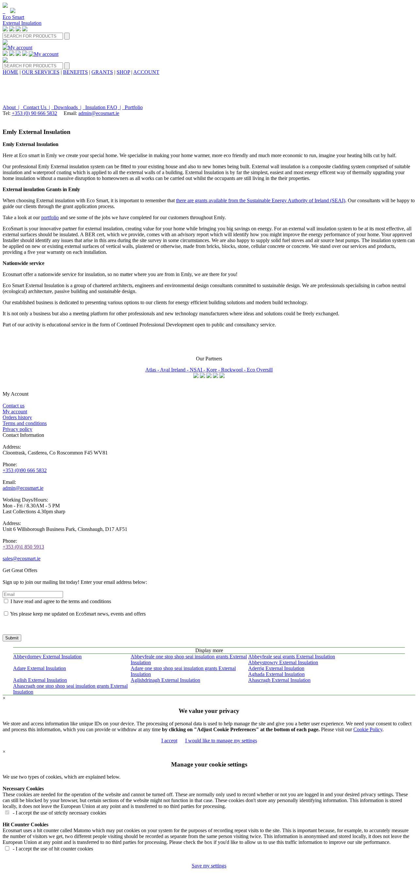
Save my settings (209, 865)
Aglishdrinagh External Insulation (165, 680)
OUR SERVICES (40, 72)
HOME (10, 72)
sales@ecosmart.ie (21, 558)
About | (11, 107)
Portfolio (132, 107)
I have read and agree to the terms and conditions (60, 601)
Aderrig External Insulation (276, 668)
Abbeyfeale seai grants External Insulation (291, 656)
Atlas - (152, 369)
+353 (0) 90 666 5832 (34, 113)
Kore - (213, 369)
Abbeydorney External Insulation (47, 656)
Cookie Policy (367, 729)
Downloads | (66, 107)
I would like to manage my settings (221, 740)
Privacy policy (17, 429)
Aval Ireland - (175, 369)
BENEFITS (75, 72)
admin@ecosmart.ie (98, 113)
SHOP (123, 72)
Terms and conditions (25, 423)
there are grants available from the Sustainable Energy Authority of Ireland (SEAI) (260, 200)
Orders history (17, 417)
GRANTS (102, 72)
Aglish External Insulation (40, 680)
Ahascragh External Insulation (279, 680)
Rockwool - (234, 369)
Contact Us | (35, 107)
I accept (169, 740)
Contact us (13, 405)
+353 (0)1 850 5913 (23, 547)
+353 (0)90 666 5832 (25, 470)
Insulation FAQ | (102, 107)
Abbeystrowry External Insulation (283, 662)
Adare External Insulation (39, 668)
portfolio (50, 217)
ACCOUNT (146, 72)
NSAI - (198, 369)
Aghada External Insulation (276, 674)
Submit (12, 637)
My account (15, 411)
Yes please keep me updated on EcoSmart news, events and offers (78, 614)
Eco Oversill (260, 369)
